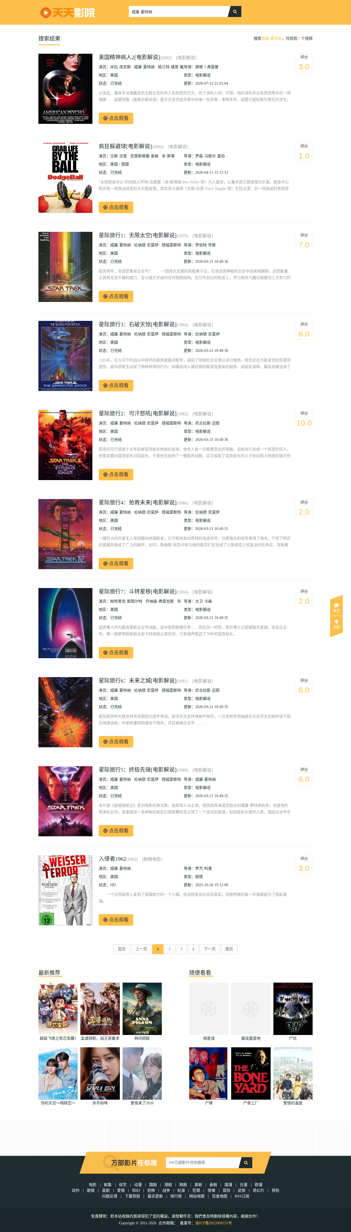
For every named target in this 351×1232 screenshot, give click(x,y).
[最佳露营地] (250, 1009)
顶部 (336, 627)
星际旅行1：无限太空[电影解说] (138, 235)
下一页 (210, 949)
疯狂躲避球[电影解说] (125, 146)
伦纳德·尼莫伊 (146, 245)
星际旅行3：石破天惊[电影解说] (138, 324)
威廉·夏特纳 (271, 38)
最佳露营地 (251, 1038)
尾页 (229, 949)
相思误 (209, 1038)
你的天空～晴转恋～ (58, 1103)
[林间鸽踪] (142, 1009)
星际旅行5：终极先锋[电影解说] (138, 770)
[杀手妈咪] (100, 1073)
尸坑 (293, 1038)
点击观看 (118, 118)
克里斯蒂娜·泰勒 (144, 156)
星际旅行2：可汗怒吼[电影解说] (138, 413)
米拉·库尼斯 (120, 67)
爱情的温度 (292, 1103)
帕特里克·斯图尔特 (126, 601)
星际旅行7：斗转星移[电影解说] (138, 592)
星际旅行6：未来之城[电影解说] (138, 681)
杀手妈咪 (100, 1103)
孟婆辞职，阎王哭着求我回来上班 (100, 1039)
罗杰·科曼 (203, 868)
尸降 (209, 1103)
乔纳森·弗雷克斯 (160, 601)
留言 (336, 611)
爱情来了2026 (142, 1103)
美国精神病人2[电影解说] (129, 57)
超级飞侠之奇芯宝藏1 (58, 1038)
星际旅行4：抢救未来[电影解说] (138, 503)
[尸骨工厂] (250, 1073)
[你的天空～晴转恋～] (58, 1073)
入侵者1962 (112, 859)
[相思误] (208, 1009)
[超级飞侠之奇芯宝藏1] (58, 1009)
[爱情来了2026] (142, 1073)
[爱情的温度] (293, 1073)
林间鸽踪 (142, 1038)
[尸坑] (293, 1009)
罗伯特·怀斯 (205, 245)
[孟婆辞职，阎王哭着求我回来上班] (100, 1009)
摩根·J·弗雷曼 (207, 67)
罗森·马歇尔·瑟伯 (210, 156)
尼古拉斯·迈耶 (207, 423)
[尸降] (208, 1073)
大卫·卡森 (203, 601)
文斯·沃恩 (118, 156)
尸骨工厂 (251, 1103)
